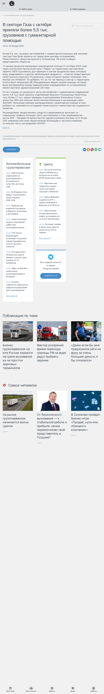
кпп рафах (70, 136)
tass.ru (6, 127)
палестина (89, 136)
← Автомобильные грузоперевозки (18, 15)
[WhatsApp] (96, 149)
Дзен (5, 431)
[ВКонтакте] (84, 149)
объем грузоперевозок (57, 136)
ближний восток (9, 139)
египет (97, 136)
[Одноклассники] (88, 149)
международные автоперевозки (34, 136)
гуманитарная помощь (12, 136)
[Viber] (92, 149)
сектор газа (79, 136)
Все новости (11, 296)
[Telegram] (99, 149)
